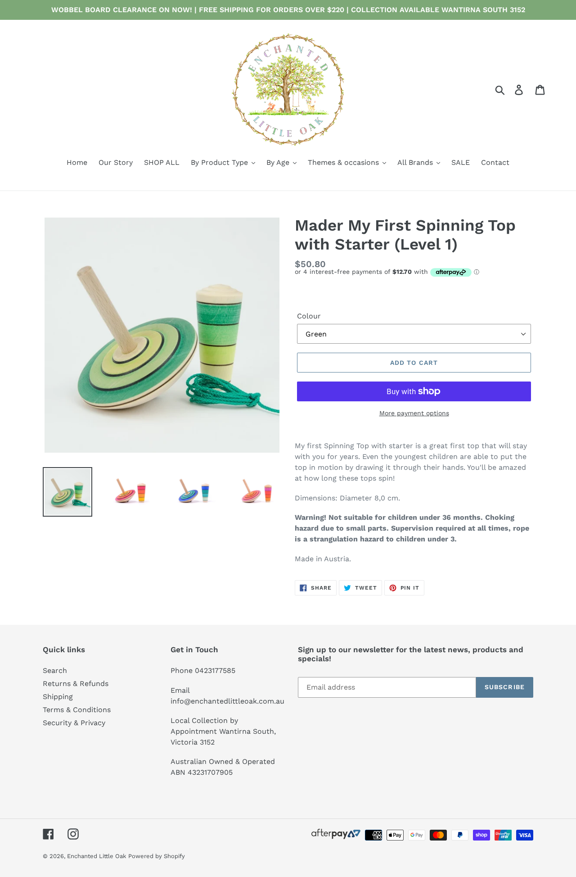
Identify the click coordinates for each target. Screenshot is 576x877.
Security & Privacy (74, 722)
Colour (309, 316)
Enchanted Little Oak (96, 856)
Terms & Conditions (77, 709)
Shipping (58, 696)
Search (55, 670)
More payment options (414, 413)
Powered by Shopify (156, 856)
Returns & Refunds (75, 683)
